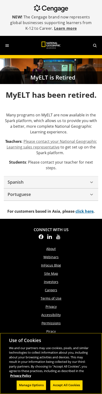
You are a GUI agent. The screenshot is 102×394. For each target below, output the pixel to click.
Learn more (65, 28)
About (51, 248)
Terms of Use (51, 298)
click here (84, 211)
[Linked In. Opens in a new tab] (49, 238)
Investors (51, 282)
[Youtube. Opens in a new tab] (58, 238)
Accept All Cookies (66, 385)
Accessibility (51, 315)
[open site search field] (95, 45)
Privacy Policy (20, 375)
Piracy (51, 331)
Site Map (51, 273)
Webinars (51, 257)
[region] (51, 363)
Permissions (51, 323)
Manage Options (31, 385)
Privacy (51, 306)
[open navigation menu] (7, 45)
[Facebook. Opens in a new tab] (41, 238)
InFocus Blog (51, 265)
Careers (51, 290)
